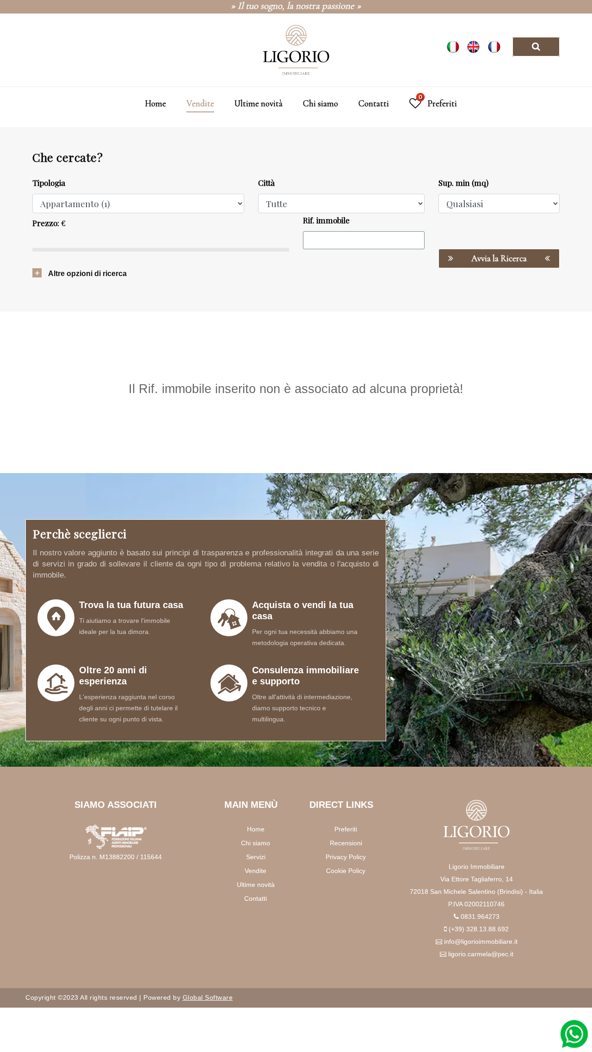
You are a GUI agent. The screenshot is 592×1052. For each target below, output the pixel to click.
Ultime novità (258, 103)
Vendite (200, 103)
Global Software (208, 997)
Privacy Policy (346, 857)
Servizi (255, 857)
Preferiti (345, 829)
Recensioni (346, 843)
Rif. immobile (326, 220)
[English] (477, 46)
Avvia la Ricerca (499, 258)
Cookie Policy (345, 870)
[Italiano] (456, 46)
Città (266, 183)
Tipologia (48, 183)
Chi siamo (320, 103)
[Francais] (496, 46)
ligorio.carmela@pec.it (480, 954)
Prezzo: (45, 223)
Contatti (373, 103)
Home (155, 103)
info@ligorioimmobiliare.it (481, 941)
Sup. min (463, 183)
